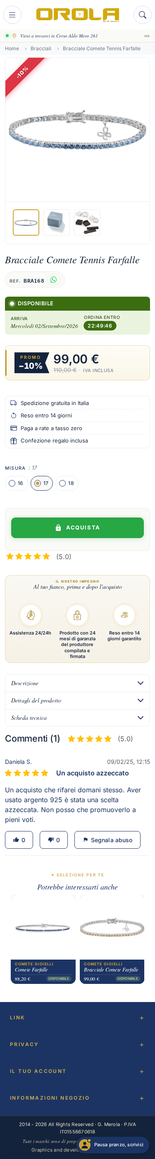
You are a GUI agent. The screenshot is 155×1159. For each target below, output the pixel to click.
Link (17, 1017)
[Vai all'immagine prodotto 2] (56, 222)
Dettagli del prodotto (36, 700)
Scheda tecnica (29, 717)
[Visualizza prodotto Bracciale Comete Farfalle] (112, 927)
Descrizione (25, 683)
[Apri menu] (12, 15)
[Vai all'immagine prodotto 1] (26, 222)
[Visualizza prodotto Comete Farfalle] (43, 927)
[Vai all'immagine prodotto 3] (87, 222)
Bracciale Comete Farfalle (111, 970)
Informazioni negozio (50, 1098)
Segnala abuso (107, 839)
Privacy (24, 1044)
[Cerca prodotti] (143, 15)
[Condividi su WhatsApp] (53, 280)
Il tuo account (38, 1071)
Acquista (83, 527)
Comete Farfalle (31, 970)
